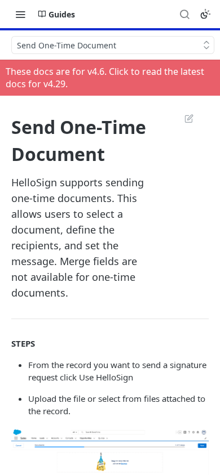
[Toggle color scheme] (205, 14)
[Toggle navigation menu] (20, 14)
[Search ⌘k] (184, 14)
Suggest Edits (183, 118)
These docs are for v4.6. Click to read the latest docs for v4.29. (105, 77)
